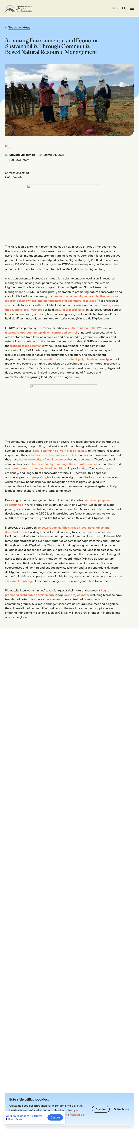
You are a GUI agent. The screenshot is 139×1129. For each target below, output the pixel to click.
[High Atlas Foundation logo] (18, 8)
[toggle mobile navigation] (132, 8)
